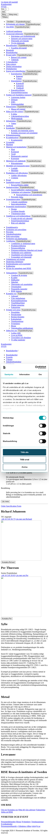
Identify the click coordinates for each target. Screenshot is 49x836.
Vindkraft (20, 88)
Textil (13, 154)
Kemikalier (10, 128)
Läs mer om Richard (24, 519)
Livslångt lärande (18, 211)
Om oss (4, 810)
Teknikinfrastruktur (13, 234)
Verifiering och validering (21, 253)
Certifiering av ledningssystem (23, 243)
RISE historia (16, 291)
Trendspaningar (17, 321)
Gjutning (14, 178)
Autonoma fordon (18, 97)
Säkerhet (14, 282)
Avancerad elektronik (14, 34)
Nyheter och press (13, 310)
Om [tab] (40, 374)
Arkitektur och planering (21, 192)
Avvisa (24, 467)
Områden (10, 22)
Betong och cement (18, 57)
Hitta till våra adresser (27, 810)
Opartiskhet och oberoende (21, 255)
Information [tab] (24, 374)
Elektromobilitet (17, 104)
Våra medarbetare (18, 298)
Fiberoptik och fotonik (20, 41)
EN (5, 7)
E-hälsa (14, 114)
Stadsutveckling (12, 187)
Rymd (8, 180)
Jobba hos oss (11, 330)
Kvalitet (14, 278)
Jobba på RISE (7, 812)
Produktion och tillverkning (17, 173)
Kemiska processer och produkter (24, 133)
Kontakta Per (7, 619)
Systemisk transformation (16, 206)
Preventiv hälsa (17, 197)
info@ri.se (36, 826)
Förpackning (11, 107)
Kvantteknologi (12, 137)
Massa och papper (18, 109)
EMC (13, 102)
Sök (2, 9)
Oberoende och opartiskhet (21, 284)
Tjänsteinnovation (18, 214)
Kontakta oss (11, 293)
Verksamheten (11, 273)
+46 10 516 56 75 (8, 519)
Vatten (13, 123)
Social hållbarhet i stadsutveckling (24, 190)
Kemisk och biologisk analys (22, 131)
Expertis (9, 357)
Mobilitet (14, 171)
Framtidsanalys (12, 227)
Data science (11, 64)
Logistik (14, 168)
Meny (4, 14)
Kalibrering (10, 266)
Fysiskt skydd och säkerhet (21, 218)
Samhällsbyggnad (13, 182)
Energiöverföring (18, 90)
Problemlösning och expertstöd (18, 264)
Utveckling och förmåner (21, 338)
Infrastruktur (11, 121)
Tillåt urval (24, 459)
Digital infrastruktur (14, 66)
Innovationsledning (18, 204)
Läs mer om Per (22, 575)
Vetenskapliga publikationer (22, 328)
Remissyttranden (17, 317)
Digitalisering (11, 69)
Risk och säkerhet (18, 223)
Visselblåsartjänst (18, 303)
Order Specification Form (11, 506)
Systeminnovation (13, 199)
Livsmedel (10, 142)
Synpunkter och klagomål (21, 257)
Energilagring (16, 74)
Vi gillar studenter (18, 340)
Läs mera (5, 501)
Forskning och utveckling (16, 229)
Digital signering (17, 305)
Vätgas (19, 78)
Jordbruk (9, 126)
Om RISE (10, 27)
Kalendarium (16, 319)
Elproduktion (16, 81)
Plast (13, 149)
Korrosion (15, 158)
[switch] (42, 426)
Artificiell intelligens (14, 31)
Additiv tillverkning (19, 175)
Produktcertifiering (18, 246)
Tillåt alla (24, 452)
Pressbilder (15, 312)
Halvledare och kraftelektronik (23, 36)
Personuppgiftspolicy (9, 826)
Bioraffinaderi (11, 45)
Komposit (15, 152)
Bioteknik (10, 50)
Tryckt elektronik (18, 43)
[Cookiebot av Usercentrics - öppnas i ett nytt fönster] (35, 367)
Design (14, 209)
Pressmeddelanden (8, 822)
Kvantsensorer (16, 140)
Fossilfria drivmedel (19, 48)
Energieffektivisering (19, 92)
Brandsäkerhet (11, 52)
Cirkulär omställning (19, 202)
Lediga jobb (16, 333)
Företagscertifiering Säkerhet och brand (26, 250)
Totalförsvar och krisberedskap (18, 216)
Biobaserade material (19, 156)
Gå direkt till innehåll (9, 2)
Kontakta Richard (8, 562)
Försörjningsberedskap (20, 221)
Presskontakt (16, 315)
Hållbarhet (15, 280)
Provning (9, 232)
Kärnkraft (20, 83)
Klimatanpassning (13, 135)
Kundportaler (6, 4)
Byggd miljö (11, 55)
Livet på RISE (16, 335)
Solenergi (20, 86)
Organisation (16, 287)
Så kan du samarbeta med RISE (18, 268)
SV (2, 7)
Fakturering (15, 307)
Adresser (14, 296)
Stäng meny (13, 14)
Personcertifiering (18, 248)
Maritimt (9, 144)
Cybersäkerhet (11, 62)
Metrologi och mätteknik (16, 161)
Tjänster (9, 359)
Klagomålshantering (19, 301)
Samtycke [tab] (9, 374)
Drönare (14, 100)
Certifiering (10, 241)
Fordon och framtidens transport (18, 95)
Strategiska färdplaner (14, 262)
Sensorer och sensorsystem (21, 38)
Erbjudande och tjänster (15, 24)
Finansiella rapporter (19, 289)
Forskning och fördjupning (16, 239)
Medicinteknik (16, 118)
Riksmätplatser (17, 163)
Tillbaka (5, 17)
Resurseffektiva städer (20, 185)
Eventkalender (6, 824)
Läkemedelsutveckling (20, 116)
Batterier (19, 76)
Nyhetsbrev (15, 324)
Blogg (13, 326)
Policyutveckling (12, 236)
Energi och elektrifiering (15, 71)
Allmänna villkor (25, 826)
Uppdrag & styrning (19, 275)
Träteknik (15, 60)
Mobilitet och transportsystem (17, 166)
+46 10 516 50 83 (8, 575)
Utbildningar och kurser (15, 259)
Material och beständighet (16, 147)
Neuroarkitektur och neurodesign (29, 195)
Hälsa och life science (14, 111)
